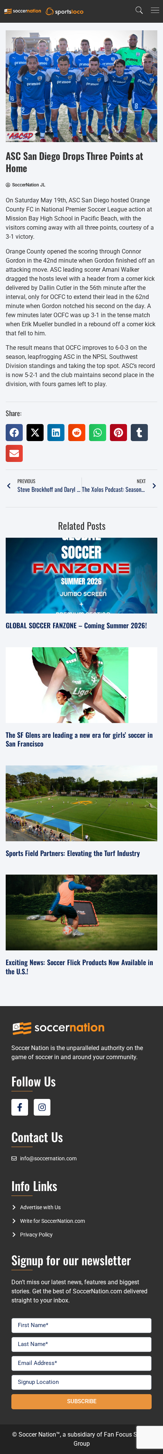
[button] (14, 432)
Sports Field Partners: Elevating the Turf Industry (73, 853)
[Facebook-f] (19, 1107)
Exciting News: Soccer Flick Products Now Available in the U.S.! (79, 966)
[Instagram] (42, 1107)
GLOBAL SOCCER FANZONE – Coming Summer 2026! (76, 625)
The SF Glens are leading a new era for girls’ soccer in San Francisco (79, 739)
